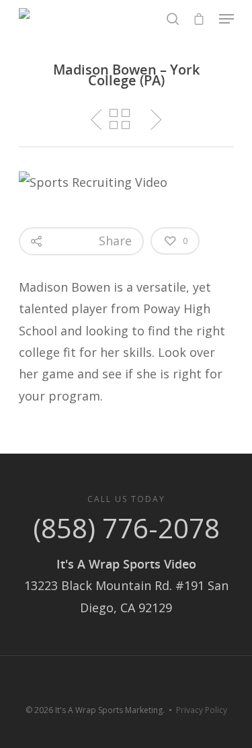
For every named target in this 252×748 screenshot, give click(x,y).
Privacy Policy (201, 710)
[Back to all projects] (119, 119)
